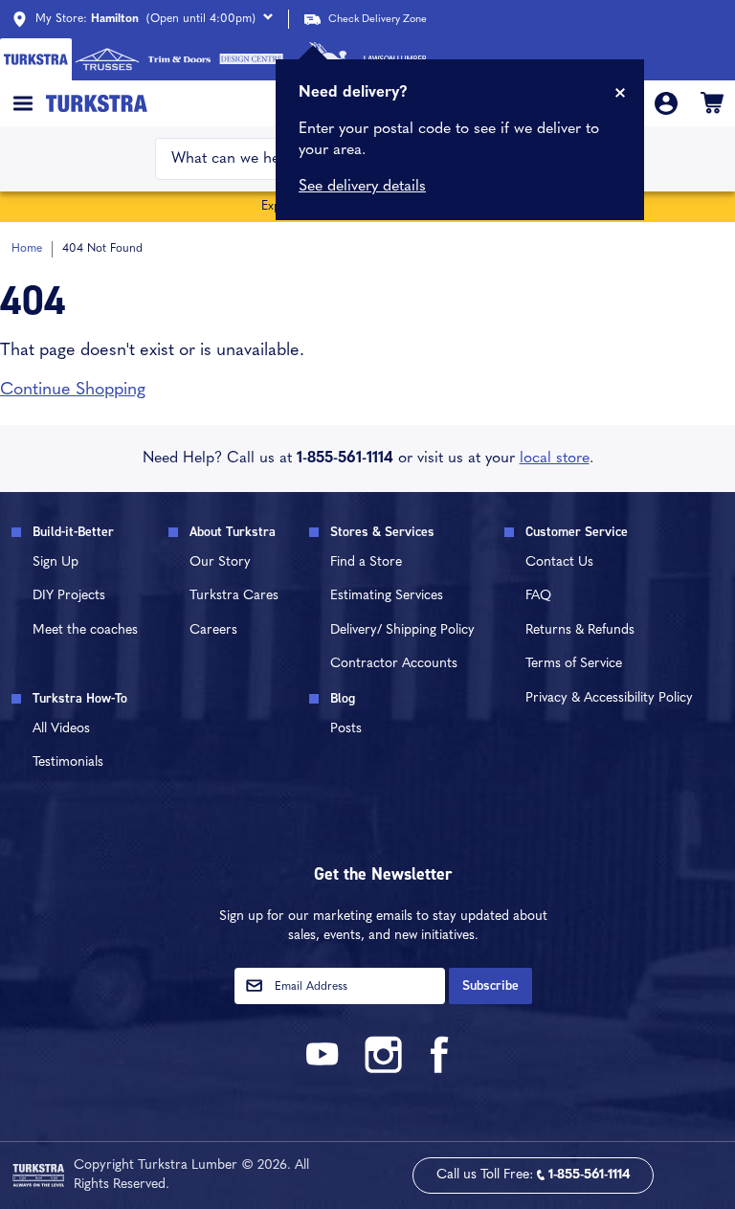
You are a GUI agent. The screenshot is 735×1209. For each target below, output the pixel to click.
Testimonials (68, 762)
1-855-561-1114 (345, 458)
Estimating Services (386, 596)
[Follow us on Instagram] (383, 1070)
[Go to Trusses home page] (108, 59)
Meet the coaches (85, 630)
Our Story (220, 562)
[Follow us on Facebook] (440, 1070)
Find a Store (366, 562)
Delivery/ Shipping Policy (402, 630)
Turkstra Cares (233, 596)
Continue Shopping (72, 390)
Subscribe (490, 985)
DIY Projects (69, 596)
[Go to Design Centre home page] (251, 59)
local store (555, 458)
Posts (346, 729)
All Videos (61, 729)
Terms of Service (573, 664)
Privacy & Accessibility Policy (609, 698)
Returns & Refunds (580, 630)
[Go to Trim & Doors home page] (179, 59)
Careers (213, 630)
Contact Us (559, 562)
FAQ (538, 596)
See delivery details (362, 186)
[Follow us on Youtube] (325, 1070)
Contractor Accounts (393, 664)
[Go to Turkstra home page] (36, 59)
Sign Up (55, 562)
